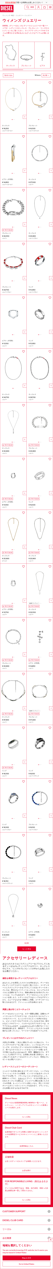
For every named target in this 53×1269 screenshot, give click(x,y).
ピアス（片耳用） (8, 179)
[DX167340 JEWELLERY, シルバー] (13, 583)
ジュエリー (28, 15)
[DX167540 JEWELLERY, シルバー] (13, 636)
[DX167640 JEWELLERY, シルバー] (40, 636)
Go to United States (26, 1264)
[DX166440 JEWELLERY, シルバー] (13, 475)
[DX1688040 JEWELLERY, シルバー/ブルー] (40, 260)
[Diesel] (7, 8)
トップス (12, 1026)
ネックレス (5, 125)
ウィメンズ (6, 15)
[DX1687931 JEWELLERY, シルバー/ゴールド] (13, 99)
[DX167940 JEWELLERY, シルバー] (13, 744)
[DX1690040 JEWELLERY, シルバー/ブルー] (13, 260)
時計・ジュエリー (17, 15)
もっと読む (26, 1117)
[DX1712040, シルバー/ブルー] (13, 798)
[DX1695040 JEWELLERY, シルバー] (13, 368)
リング (31, 287)
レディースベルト (18, 1052)
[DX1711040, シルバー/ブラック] (40, 744)
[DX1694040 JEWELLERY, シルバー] (40, 368)
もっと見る (26, 949)
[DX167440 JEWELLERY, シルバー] (40, 583)
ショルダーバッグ (27, 1026)
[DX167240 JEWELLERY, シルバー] (40, 529)
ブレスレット (33, 125)
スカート (21, 1078)
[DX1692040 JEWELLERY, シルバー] (13, 314)
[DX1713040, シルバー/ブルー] (40, 798)
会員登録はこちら (26, 1146)
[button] (26, 2)
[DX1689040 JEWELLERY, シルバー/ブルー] (40, 206)
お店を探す (26, 1170)
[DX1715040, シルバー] (40, 851)
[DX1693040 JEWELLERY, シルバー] (40, 314)
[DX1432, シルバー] (13, 206)
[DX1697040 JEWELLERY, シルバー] (40, 153)
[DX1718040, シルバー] (40, 905)
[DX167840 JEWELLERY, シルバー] (40, 690)
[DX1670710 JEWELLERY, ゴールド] (13, 529)
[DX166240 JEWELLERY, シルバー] (13, 421)
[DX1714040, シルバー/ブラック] (13, 851)
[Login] (38, 7)
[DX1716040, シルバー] (13, 905)
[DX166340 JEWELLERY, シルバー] (40, 421)
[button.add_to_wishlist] (23, 82)
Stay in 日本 (26, 1258)
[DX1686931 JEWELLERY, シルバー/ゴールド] (40, 99)
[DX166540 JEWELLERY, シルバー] (40, 475)
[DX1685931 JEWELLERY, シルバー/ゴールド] (13, 153)
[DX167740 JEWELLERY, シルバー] (13, 690)
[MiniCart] (44, 7)
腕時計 (36, 1052)
